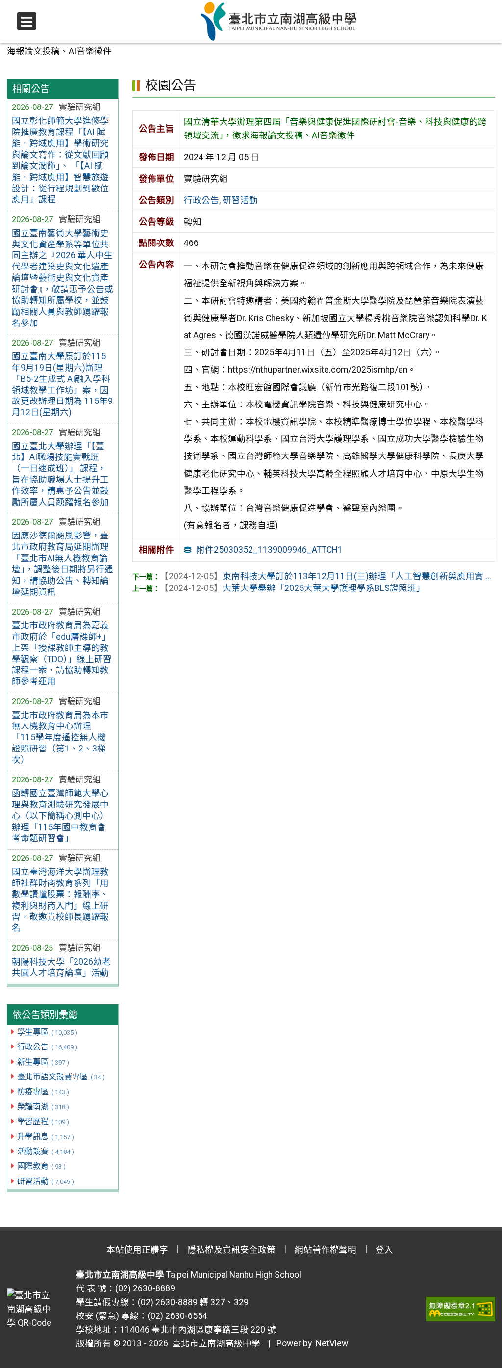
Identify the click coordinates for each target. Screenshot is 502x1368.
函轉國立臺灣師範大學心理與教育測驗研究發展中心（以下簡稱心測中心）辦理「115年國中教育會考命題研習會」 (60, 815)
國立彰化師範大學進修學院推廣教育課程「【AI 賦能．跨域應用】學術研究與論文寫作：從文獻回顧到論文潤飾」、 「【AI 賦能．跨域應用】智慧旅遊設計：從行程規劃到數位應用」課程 (60, 160)
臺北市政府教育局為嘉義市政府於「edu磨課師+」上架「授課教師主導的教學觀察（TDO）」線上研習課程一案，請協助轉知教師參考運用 (62, 653)
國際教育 (41, 1166)
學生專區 (47, 1032)
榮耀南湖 (43, 1106)
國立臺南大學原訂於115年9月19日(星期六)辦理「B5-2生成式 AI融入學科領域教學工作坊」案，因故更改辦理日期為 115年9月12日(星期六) (62, 384)
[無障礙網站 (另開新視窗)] (460, 1309)
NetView (332, 1343)
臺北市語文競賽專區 (60, 1076)
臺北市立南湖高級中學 (214, 1343)
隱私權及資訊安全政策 (231, 1250)
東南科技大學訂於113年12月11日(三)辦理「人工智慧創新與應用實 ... (325, 576)
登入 (384, 1250)
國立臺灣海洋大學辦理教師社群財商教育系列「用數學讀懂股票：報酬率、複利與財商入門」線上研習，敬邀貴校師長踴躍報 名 (60, 900)
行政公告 (47, 1046)
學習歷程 (43, 1121)
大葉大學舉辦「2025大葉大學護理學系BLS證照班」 (292, 588)
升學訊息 (45, 1136)
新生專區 (43, 1062)
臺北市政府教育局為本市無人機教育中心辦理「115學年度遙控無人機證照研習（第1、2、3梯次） (60, 737)
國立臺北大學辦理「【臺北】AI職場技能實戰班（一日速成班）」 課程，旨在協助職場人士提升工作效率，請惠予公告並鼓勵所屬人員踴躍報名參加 (60, 474)
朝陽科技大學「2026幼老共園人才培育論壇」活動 (61, 967)
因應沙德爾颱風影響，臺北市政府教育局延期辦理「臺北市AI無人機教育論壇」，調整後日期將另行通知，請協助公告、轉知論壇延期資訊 (62, 563)
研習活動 (45, 1181)
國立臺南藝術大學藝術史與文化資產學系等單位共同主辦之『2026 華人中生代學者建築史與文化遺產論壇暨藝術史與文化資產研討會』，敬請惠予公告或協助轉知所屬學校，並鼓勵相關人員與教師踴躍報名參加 (62, 278)
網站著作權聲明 (325, 1250)
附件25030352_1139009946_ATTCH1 (269, 550)
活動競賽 (45, 1151)
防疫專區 (43, 1091)
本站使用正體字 (137, 1250)
